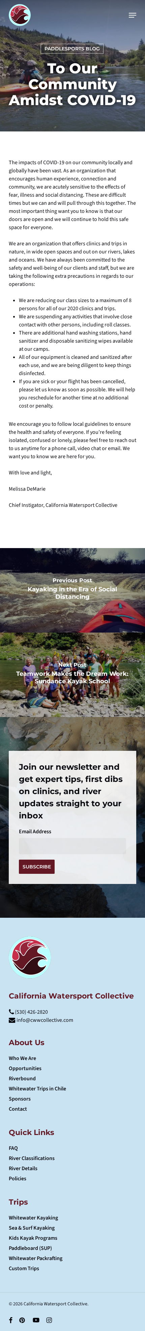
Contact (18, 1109)
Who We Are (22, 1058)
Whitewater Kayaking (33, 1218)
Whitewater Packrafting (35, 1258)
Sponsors (20, 1099)
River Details (23, 1168)
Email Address (35, 831)
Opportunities (25, 1068)
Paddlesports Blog (72, 49)
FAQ (13, 1148)
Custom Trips (24, 1268)
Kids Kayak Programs (33, 1238)
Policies (17, 1178)
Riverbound (22, 1078)
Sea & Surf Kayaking (32, 1228)
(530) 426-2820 (31, 1012)
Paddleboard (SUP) (30, 1248)
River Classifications (32, 1158)
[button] (132, 15)
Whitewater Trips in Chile (37, 1088)
